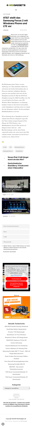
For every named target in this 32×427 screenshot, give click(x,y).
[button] (3, 424)
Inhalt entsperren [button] (16, 279)
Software (6, 14)
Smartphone (19, 151)
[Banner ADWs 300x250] (16, 307)
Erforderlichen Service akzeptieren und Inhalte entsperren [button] (16, 284)
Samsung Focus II (8, 151)
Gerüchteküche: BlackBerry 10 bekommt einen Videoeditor (18, 165)
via (3, 141)
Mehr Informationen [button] (16, 275)
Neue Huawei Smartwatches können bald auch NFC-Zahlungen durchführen (15, 188)
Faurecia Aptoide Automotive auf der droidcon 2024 (15, 210)
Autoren (16, 397)
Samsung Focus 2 (19, 147)
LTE (10, 147)
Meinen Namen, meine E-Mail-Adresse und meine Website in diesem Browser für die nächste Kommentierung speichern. (17, 247)
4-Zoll (4, 147)
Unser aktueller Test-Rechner (16, 399)
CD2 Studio (23, 421)
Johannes (5, 30)
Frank (4, 194)
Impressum (16, 394)
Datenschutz (16, 396)
